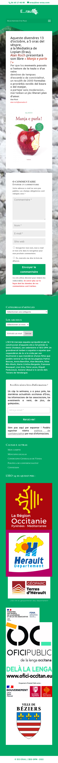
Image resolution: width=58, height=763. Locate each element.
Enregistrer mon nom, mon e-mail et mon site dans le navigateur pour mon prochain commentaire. (28, 251)
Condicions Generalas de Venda (25, 458)
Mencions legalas (17, 454)
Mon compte (14, 449)
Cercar (28, 333)
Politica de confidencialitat (23, 463)
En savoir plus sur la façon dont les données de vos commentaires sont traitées (27, 283)
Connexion (13, 467)
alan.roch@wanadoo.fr (18, 102)
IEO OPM (32, 759)
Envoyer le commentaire (29, 269)
